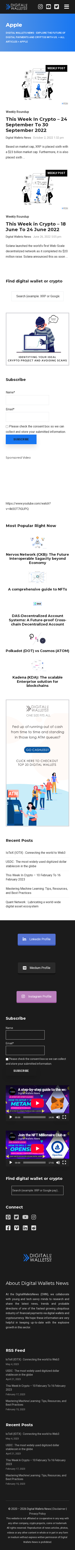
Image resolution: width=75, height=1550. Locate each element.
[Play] (11, 1117)
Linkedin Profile (40, 939)
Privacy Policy (37, 1513)
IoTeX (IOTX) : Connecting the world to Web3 (36, 853)
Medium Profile (40, 968)
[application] (37, 1103)
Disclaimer (59, 1508)
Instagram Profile (40, 996)
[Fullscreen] (64, 1117)
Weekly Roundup (17, 112)
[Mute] (58, 1117)
